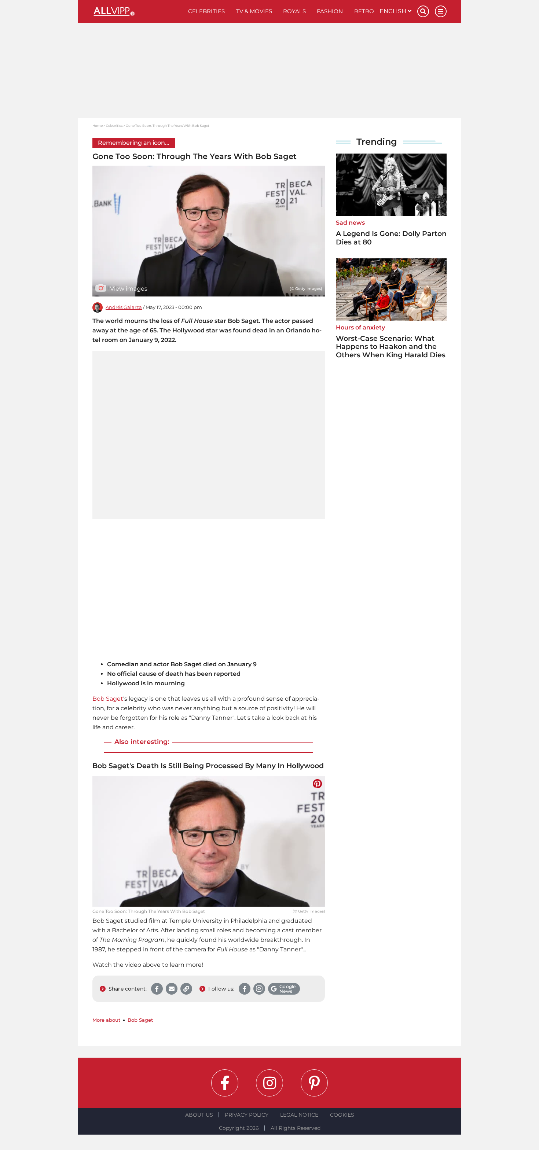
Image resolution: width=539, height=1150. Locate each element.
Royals (294, 11)
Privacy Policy (246, 1115)
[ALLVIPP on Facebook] (224, 1083)
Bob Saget (107, 698)
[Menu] (441, 11)
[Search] (423, 11)
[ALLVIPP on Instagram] (269, 1083)
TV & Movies (254, 11)
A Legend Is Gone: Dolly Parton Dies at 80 (391, 237)
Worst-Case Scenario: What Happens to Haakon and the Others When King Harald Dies (390, 347)
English (394, 11)
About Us (199, 1115)
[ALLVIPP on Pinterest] (314, 1083)
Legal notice (299, 1115)
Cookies (342, 1115)
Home (97, 126)
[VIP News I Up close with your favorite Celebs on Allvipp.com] (137, 11)
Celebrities (206, 11)
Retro (364, 11)
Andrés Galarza (124, 307)
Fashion (330, 11)
